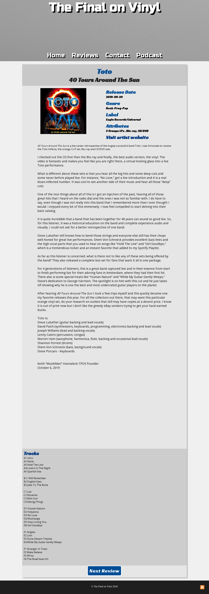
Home (56, 55)
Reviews (85, 55)
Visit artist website (127, 137)
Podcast (149, 55)
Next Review (104, 571)
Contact (117, 55)
